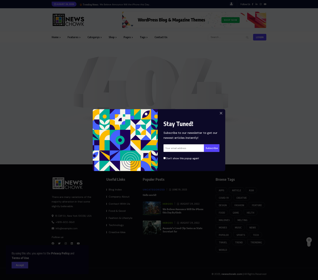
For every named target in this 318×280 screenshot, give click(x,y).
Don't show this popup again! (182, 158)
